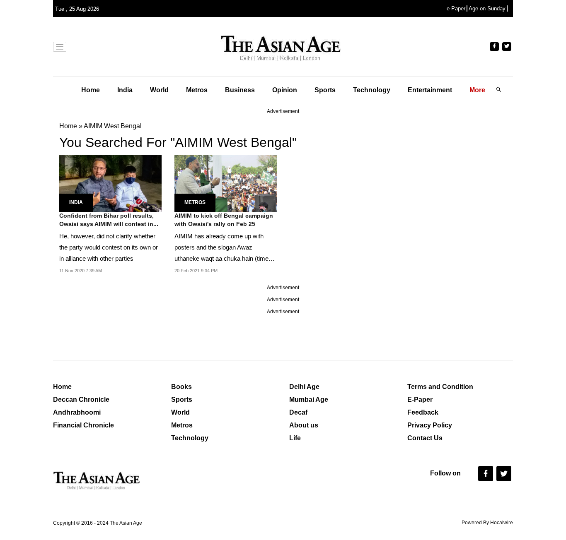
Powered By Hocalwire (487, 523)
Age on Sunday (487, 8)
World (159, 90)
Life (295, 438)
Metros (197, 90)
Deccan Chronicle (81, 399)
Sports (325, 90)
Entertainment (430, 90)
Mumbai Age (308, 399)
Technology (371, 90)
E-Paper (420, 399)
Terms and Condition (440, 386)
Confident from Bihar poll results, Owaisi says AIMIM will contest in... (108, 219)
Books (181, 386)
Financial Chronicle (83, 425)
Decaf (298, 412)
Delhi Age (304, 386)
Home (90, 90)
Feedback (422, 412)
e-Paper (456, 8)
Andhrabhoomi (77, 412)
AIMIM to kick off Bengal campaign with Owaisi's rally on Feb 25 (223, 219)
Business (240, 90)
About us (303, 425)
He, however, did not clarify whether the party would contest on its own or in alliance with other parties (108, 247)
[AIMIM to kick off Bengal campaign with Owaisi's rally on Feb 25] (225, 182)
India (125, 90)
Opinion (284, 90)
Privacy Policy (429, 425)
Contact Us (425, 438)
